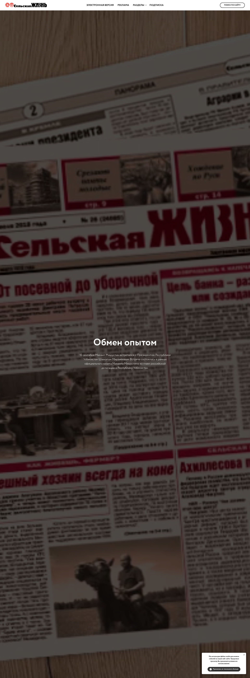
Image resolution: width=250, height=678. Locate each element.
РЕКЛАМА (123, 5)
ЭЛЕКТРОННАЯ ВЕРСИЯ (100, 5)
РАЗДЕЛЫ (139, 5)
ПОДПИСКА (156, 5)
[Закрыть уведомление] (244, 654)
